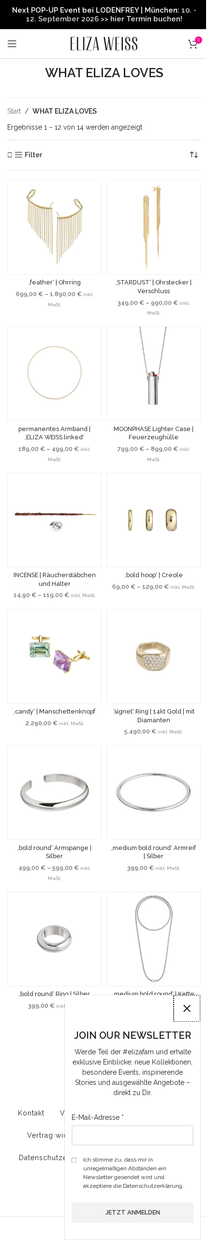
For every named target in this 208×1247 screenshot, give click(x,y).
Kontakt (31, 1113)
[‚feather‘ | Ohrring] (54, 227)
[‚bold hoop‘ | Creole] (153, 520)
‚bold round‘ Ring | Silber (54, 994)
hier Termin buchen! (146, 19)
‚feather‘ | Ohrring (55, 282)
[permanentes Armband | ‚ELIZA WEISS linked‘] (54, 373)
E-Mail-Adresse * (98, 1117)
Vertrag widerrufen (60, 1135)
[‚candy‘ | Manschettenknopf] (54, 656)
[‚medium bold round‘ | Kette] (153, 939)
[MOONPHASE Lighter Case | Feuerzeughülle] (153, 373)
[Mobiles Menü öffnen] (12, 43)
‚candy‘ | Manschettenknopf (54, 711)
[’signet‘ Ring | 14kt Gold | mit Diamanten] (153, 656)
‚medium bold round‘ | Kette (153, 994)
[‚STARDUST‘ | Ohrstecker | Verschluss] (153, 227)
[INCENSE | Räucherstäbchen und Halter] (54, 520)
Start (14, 111)
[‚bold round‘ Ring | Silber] (54, 939)
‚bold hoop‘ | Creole (154, 575)
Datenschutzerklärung (58, 1158)
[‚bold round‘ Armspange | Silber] (54, 792)
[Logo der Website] (104, 43)
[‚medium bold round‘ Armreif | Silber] (153, 792)
